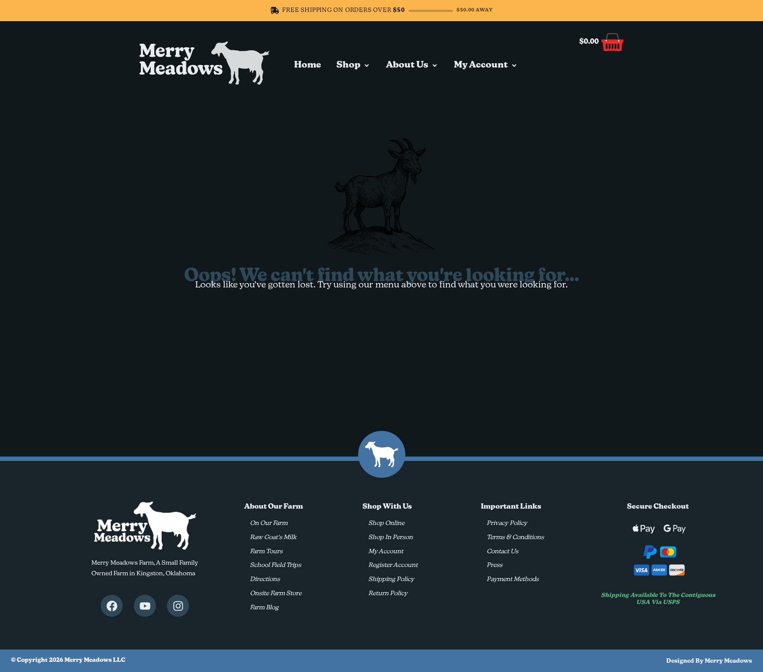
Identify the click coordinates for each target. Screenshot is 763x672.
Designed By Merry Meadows (709, 661)
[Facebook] (112, 606)
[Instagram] (178, 606)
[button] (353, 65)
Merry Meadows (181, 61)
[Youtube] (145, 606)
